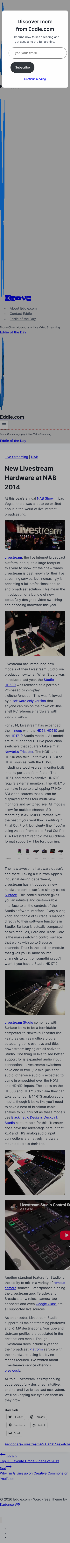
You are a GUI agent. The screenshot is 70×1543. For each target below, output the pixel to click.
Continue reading (35, 79)
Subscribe (22, 67)
